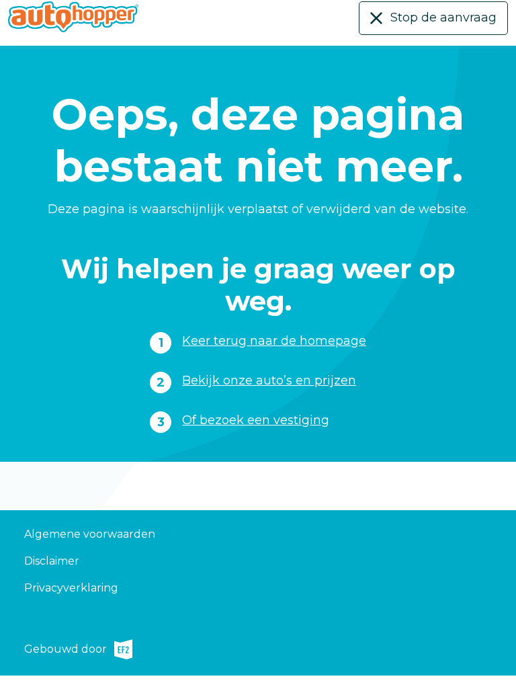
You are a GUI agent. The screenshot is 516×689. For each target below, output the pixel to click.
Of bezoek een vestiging (255, 420)
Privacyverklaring (71, 587)
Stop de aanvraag (443, 17)
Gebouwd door (65, 651)
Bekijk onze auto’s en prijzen (269, 380)
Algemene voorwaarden (89, 534)
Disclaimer (51, 561)
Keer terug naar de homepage (274, 340)
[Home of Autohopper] (73, 16)
